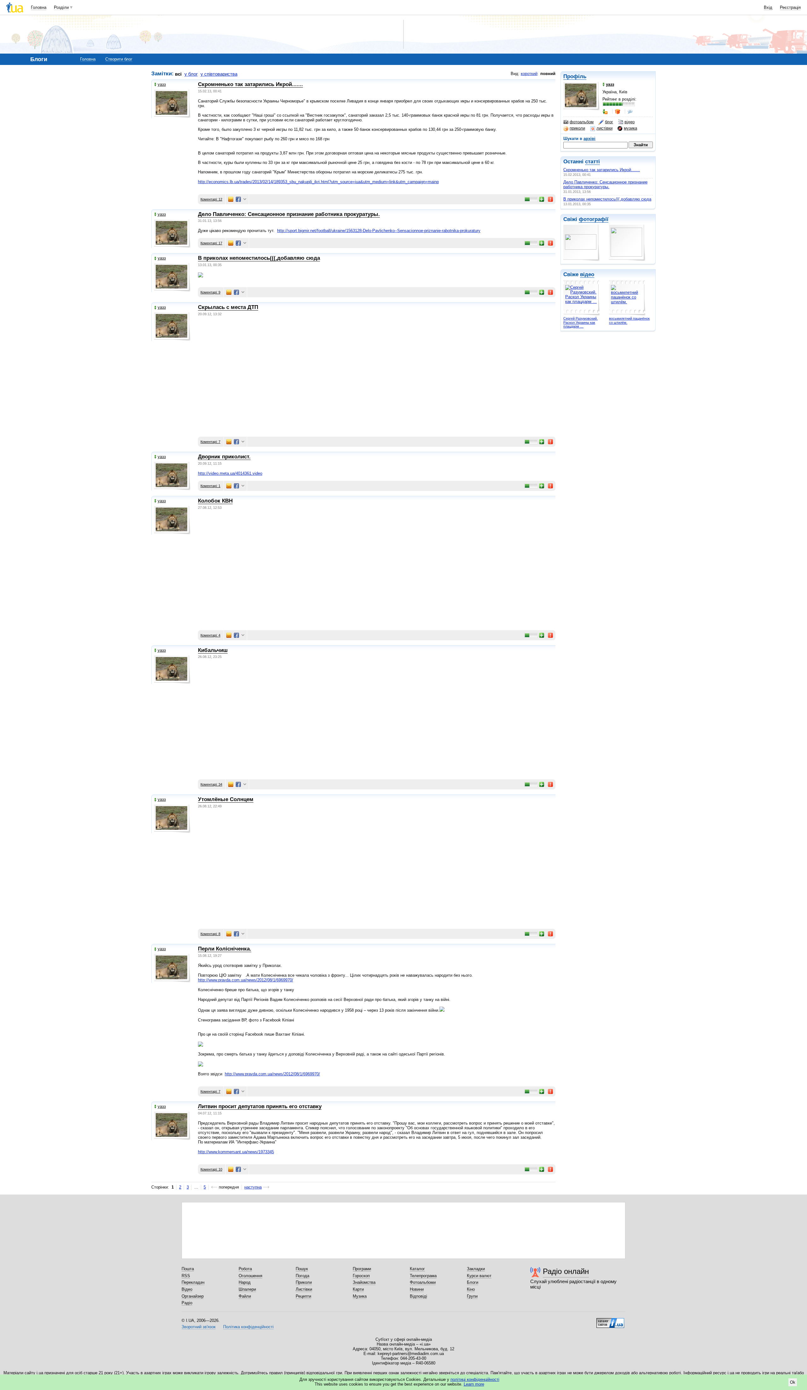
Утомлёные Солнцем (225, 799)
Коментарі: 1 (210, 486)
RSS (186, 1275)
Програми (362, 1268)
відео (629, 121)
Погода (302, 1275)
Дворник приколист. (224, 457)
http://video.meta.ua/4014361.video (230, 473)
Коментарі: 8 (210, 934)
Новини (417, 1289)
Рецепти (303, 1296)
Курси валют (479, 1275)
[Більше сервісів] (244, 199)
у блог (191, 74)
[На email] (230, 199)
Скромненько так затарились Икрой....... (601, 169)
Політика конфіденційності (248, 1326)
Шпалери (247, 1289)
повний (547, 73)
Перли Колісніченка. (224, 949)
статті (592, 162)
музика (630, 128)
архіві (589, 138)
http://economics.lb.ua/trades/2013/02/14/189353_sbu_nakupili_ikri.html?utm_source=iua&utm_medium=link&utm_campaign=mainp (318, 181)
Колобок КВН (215, 501)
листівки (604, 128)
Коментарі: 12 (211, 199)
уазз (162, 84)
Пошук (302, 1268)
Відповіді (418, 1296)
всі (178, 74)
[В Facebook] (238, 199)
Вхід (768, 7)
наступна (253, 1187)
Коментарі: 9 (210, 292)
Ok (792, 1382)
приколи (577, 128)
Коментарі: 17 (211, 243)
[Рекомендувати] (542, 199)
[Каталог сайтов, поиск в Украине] (610, 1320)
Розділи (61, 7)
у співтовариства (218, 74)
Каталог (417, 1268)
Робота (245, 1268)
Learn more (474, 1384)
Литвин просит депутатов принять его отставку (260, 1106)
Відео (187, 1289)
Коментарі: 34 (211, 784)
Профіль (574, 76)
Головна (38, 7)
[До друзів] (605, 111)
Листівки (304, 1289)
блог (609, 121)
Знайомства (364, 1282)
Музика (360, 1296)
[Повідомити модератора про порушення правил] (551, 199)
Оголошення (250, 1275)
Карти (358, 1289)
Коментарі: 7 (210, 442)
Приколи (304, 1282)
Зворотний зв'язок (199, 1326)
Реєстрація (790, 7)
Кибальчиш (213, 650)
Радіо (187, 1302)
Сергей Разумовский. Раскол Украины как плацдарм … (580, 322)
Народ (245, 1282)
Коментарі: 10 (211, 1169)
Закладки (476, 1268)
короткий (529, 73)
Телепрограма (423, 1275)
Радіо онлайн (566, 1271)
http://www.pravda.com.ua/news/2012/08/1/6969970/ (245, 980)
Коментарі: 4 (210, 635)
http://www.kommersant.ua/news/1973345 (236, 1151)
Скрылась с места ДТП (228, 307)
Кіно (471, 1289)
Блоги (472, 1282)
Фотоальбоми (423, 1282)
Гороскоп (361, 1275)
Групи (472, 1296)
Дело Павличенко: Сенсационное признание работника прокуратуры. (605, 184)
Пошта (188, 1268)
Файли (245, 1296)
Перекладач (193, 1282)
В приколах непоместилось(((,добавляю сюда (607, 199)
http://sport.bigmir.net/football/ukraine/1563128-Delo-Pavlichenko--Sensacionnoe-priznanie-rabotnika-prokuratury (378, 230)
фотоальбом (582, 121)
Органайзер (193, 1296)
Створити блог (118, 59)
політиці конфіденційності (474, 1379)
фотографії (593, 219)
